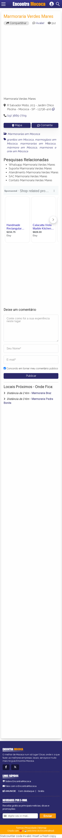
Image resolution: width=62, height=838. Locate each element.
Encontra (29, 4)
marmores (46, 147)
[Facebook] (6, 767)
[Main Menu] (3, 4)
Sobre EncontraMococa (18, 781)
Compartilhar (17, 23)
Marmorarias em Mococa (24, 134)
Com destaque (26, 791)
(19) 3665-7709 (17, 115)
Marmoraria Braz (41, 393)
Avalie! (40, 23)
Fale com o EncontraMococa (21, 786)
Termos (19, 828)
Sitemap (42, 828)
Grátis (41, 791)
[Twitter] (15, 767)
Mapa (18, 125)
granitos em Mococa (20, 139)
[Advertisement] (31, 63)
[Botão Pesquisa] (58, 4)
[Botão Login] (51, 4)
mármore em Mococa (22, 147)
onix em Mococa (17, 151)
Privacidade (31, 828)
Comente (47, 125)
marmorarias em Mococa (37, 143)
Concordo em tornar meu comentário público (32, 368)
